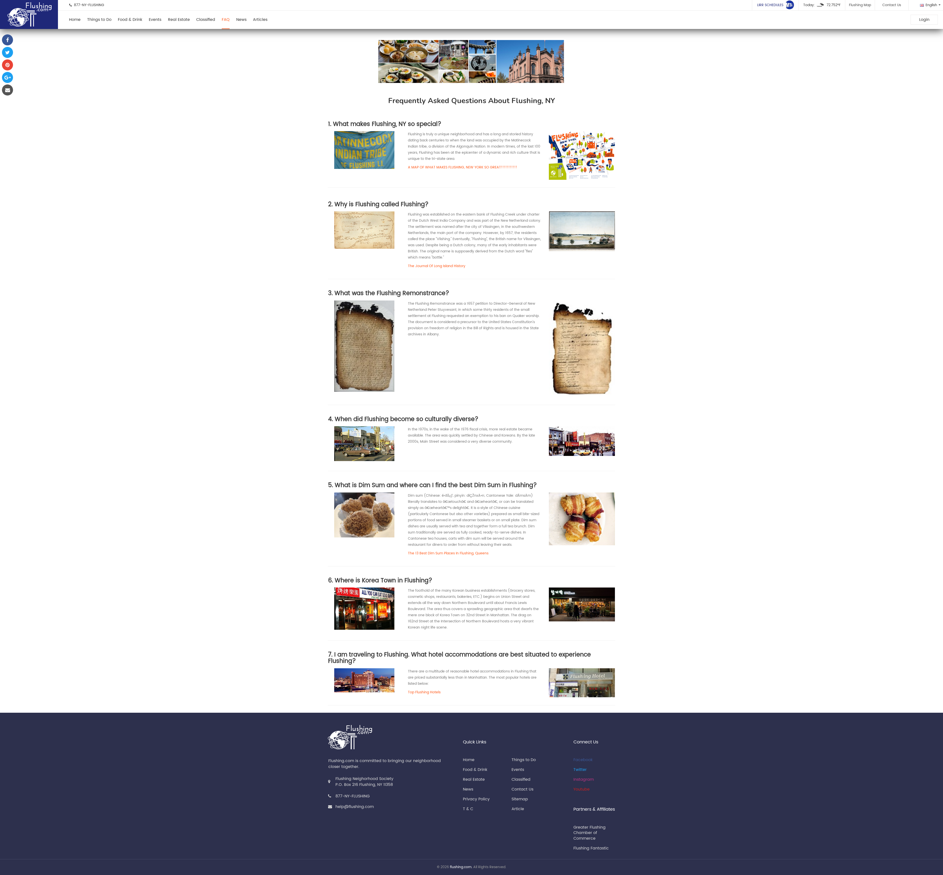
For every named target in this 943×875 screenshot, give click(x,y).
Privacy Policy (476, 799)
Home (75, 19)
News (241, 19)
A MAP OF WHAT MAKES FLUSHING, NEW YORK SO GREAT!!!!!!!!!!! (462, 167)
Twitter (580, 769)
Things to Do (99, 19)
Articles (260, 19)
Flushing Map (860, 5)
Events (155, 19)
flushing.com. (461, 867)
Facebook (583, 760)
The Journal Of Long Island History (436, 266)
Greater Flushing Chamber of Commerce (589, 833)
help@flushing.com (354, 807)
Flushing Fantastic (591, 848)
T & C (468, 809)
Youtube (581, 789)
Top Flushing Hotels (424, 692)
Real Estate (179, 19)
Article (518, 809)
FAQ (226, 19)
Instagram (583, 779)
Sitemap (520, 799)
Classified (205, 19)
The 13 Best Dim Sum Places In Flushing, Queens (448, 553)
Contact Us (891, 5)
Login (924, 19)
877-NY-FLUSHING (352, 796)
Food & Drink (130, 19)
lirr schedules (770, 5)
